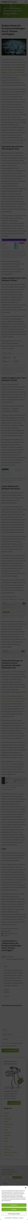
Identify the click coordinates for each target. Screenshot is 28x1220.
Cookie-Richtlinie (8, 1217)
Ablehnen (14, 1209)
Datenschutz (15, 1217)
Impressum (21, 1217)
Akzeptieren (14, 1205)
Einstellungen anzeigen (14, 1213)
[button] (25, 1187)
